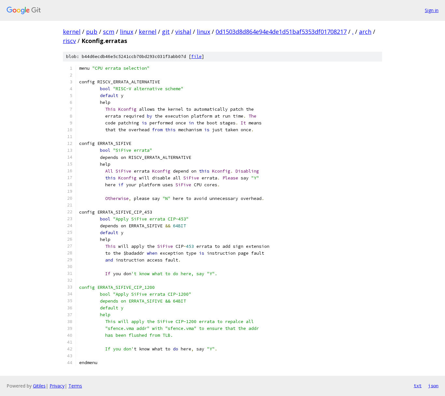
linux (126, 31)
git (166, 31)
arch (365, 31)
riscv (69, 41)
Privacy (57, 386)
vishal (183, 31)
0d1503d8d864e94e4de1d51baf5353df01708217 (281, 31)
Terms (75, 386)
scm (108, 31)
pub (91, 31)
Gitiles (39, 386)
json (433, 386)
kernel (71, 31)
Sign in (431, 10)
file (196, 56)
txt (418, 386)
